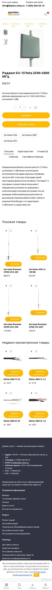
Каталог (5, 24)
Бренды (5, 495)
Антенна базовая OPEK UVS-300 (12, 325)
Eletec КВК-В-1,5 (37, 421)
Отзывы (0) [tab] (42, 151)
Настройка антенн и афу (13, 530)
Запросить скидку (26, 124)
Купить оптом (8, 506)
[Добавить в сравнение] (35, 107)
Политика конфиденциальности (16, 558)
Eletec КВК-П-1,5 (37, 379)
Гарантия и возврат (10, 548)
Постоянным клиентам (12, 551)
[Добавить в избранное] (30, 107)
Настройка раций (9, 523)
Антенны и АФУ (15, 25)
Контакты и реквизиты (12, 509)
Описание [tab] (9, 151)
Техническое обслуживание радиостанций (20, 527)
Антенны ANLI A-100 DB (37, 270)
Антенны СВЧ (29, 25)
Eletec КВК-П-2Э (12, 379)
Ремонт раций (8, 520)
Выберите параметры (14, 373)
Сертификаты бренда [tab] (32, 157)
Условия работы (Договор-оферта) (18, 555)
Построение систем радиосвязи (16, 534)
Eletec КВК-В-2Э (12, 421)
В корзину (26, 115)
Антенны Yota (43, 25)
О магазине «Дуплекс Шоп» (14, 499)
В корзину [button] (15, 264)
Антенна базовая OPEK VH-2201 (38, 325)
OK (36, 575)
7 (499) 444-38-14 (35, 5)
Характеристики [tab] (25, 151)
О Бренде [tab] (13, 157)
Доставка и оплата (10, 545)
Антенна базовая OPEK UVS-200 (12, 270)
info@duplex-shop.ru (13, 5)
